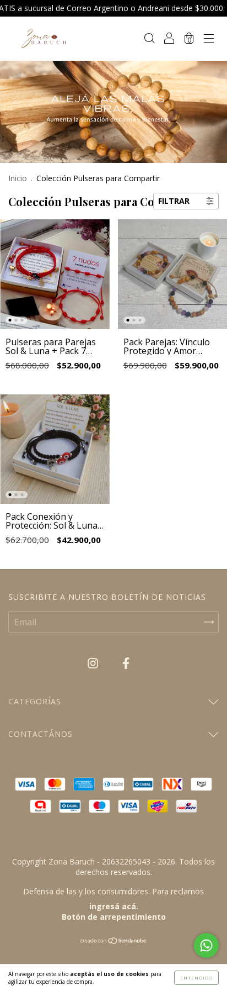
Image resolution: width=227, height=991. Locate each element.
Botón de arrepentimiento (114, 916)
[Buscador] (149, 39)
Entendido (196, 977)
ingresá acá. (113, 906)
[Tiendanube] (113, 941)
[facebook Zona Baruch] (126, 663)
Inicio (17, 178)
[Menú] (208, 39)
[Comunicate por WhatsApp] (206, 945)
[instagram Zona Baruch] (94, 663)
